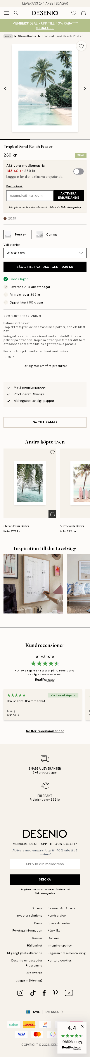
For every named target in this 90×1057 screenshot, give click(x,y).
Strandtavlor (27, 36)
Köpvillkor (55, 930)
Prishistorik (14, 186)
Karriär (37, 938)
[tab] (15, 138)
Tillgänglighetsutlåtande (24, 953)
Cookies (54, 938)
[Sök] (16, 13)
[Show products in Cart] (83, 13)
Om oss (36, 908)
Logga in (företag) (29, 980)
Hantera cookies (60, 960)
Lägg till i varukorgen (45, 267)
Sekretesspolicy (71, 207)
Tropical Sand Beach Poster (62, 36)
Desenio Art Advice (62, 908)
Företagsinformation (27, 930)
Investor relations (29, 915)
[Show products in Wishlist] (74, 13)
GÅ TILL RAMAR (45, 422)
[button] (72, 1038)
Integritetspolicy (60, 945)
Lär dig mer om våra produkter (45, 366)
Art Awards (34, 973)
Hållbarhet (34, 945)
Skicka (45, 879)
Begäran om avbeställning (67, 953)
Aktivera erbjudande (68, 195)
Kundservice (57, 915)
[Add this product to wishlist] (81, 46)
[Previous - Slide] (5, 88)
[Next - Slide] (84, 88)
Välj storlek (12, 245)
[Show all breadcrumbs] (8, 36)
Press (38, 923)
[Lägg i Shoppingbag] (52, 514)
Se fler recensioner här (45, 731)
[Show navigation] (6, 13)
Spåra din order (59, 923)
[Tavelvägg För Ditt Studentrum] (33, 584)
